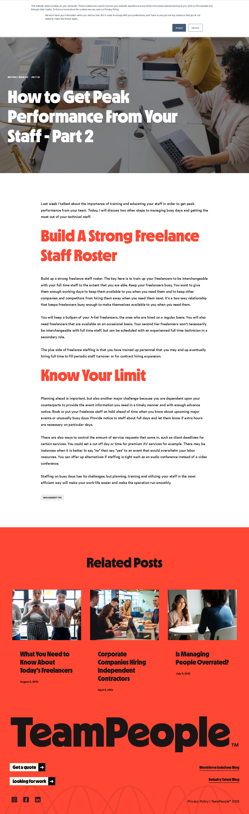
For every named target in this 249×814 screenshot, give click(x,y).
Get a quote (27, 767)
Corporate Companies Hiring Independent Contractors (122, 666)
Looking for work (32, 781)
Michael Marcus (18, 77)
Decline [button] (195, 27)
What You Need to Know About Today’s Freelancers (46, 662)
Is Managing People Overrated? (202, 658)
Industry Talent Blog (224, 779)
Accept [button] (179, 27)
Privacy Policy (198, 801)
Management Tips (52, 497)
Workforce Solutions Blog (219, 767)
